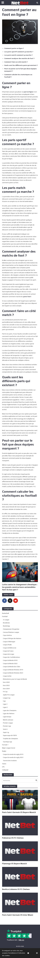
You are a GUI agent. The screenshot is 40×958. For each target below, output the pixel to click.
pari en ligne (28, 92)
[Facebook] (4, 600)
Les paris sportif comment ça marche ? (18, 52)
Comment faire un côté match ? (16, 62)
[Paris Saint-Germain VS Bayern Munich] (20, 800)
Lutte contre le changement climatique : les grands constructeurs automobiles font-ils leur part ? (19, 587)
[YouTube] (15, 600)
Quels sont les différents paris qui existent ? (21, 65)
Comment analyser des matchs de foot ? (19, 58)
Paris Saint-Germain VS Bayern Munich (19, 812)
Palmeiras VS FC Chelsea (12, 838)
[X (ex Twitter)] (10, 600)
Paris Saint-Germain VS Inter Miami (17, 915)
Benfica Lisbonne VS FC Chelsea (16, 889)
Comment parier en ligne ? (14, 48)
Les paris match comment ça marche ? (18, 55)
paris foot (27, 296)
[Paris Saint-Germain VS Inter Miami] (20, 902)
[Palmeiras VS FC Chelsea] (20, 825)
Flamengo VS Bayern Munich (14, 864)
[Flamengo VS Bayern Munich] (20, 851)
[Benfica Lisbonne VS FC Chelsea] (20, 876)
